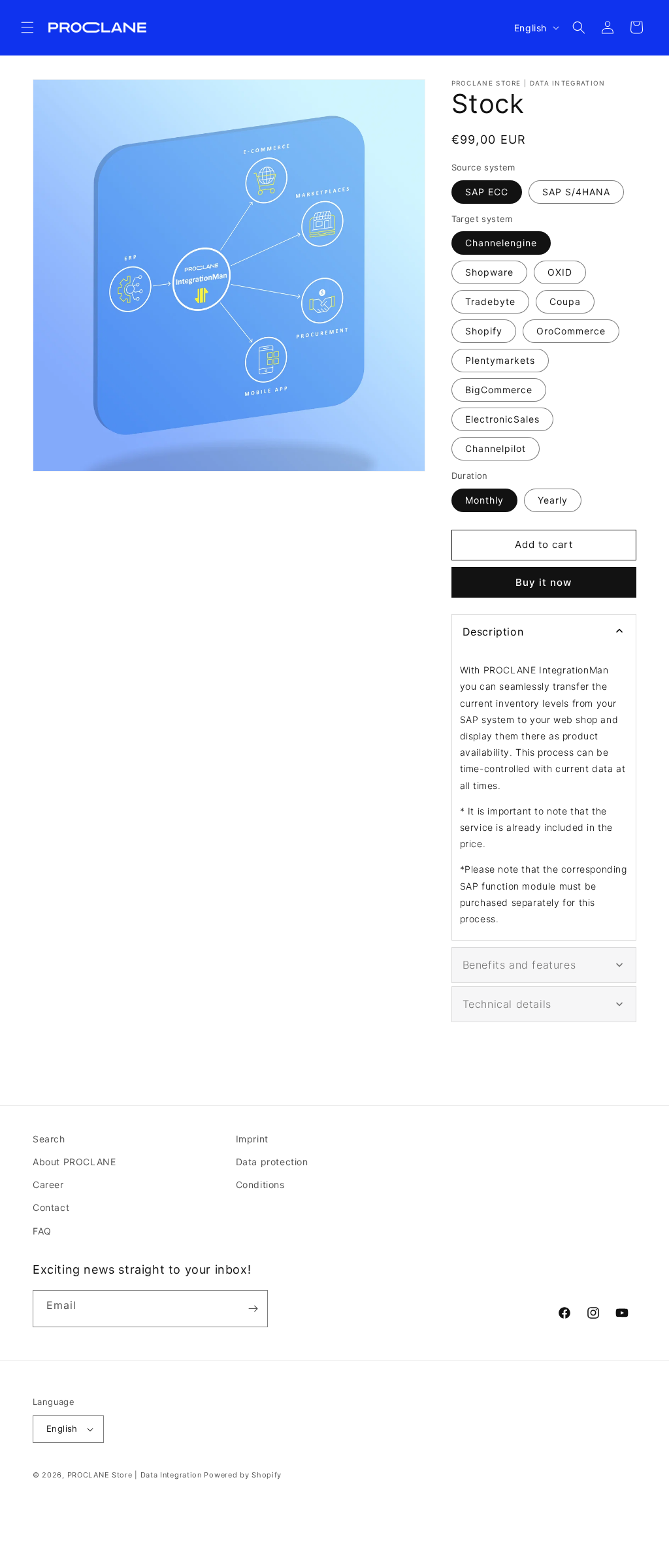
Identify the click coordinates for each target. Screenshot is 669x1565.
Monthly (484, 500)
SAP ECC (486, 191)
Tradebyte (490, 301)
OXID (559, 272)
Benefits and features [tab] (519, 964)
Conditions (260, 1184)
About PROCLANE (74, 1161)
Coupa (565, 301)
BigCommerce (498, 389)
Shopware (489, 272)
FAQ (42, 1230)
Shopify (483, 330)
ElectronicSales (502, 419)
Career (48, 1184)
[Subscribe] (252, 1308)
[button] (27, 27)
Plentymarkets (500, 360)
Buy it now (543, 582)
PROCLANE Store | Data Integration (134, 1474)
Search (49, 1138)
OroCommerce (571, 330)
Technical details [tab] (507, 1003)
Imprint (252, 1138)
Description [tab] (493, 631)
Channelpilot (495, 448)
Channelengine (501, 242)
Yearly (553, 500)
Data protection (272, 1161)
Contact (51, 1207)
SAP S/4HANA (576, 191)
